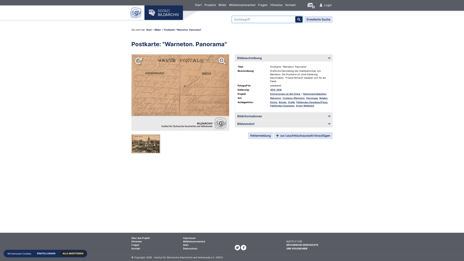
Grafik (291, 102)
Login (327, 5)
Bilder (222, 5)
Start (198, 5)
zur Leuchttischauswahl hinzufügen (304, 135)
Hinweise (276, 5)
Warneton (275, 98)
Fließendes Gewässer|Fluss (312, 102)
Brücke (283, 102)
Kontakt (290, 5)
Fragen (263, 5)
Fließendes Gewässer (282, 105)
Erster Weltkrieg (305, 105)
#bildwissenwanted (242, 5)
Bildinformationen (249, 116)
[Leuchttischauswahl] (311, 5)
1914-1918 (275, 89)
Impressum (189, 238)
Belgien (323, 98)
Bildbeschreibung (249, 58)
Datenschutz (190, 248)
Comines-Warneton (294, 98)
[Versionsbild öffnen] (146, 144)
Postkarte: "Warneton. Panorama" (182, 29)
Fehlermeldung (260, 135)
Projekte (210, 5)
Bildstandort (245, 124)
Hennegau (312, 98)
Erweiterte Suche (318, 19)
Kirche (273, 102)
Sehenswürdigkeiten (314, 94)
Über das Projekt (140, 238)
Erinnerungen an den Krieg (285, 94)
